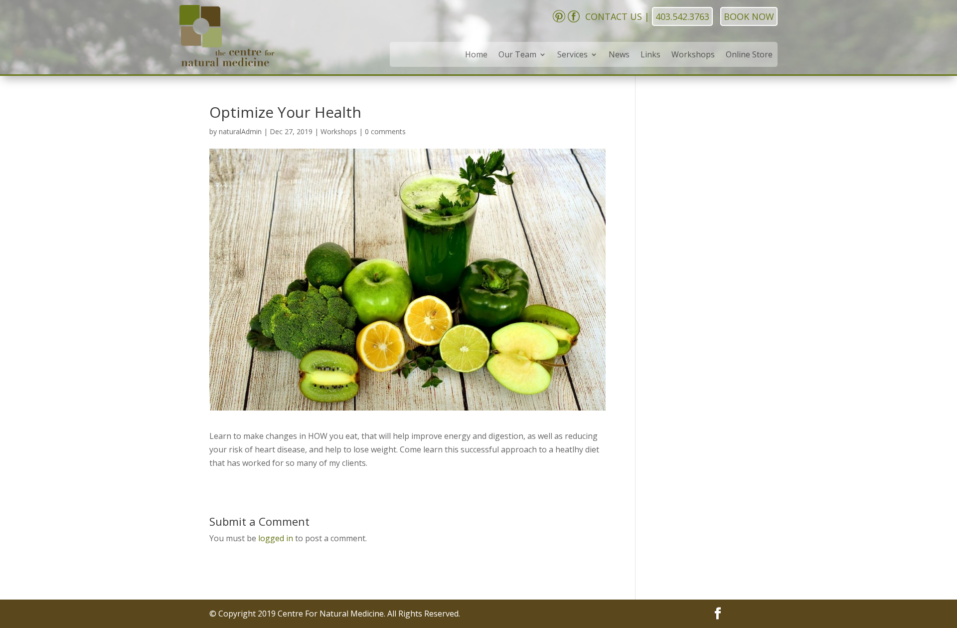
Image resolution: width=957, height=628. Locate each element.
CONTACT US (613, 16)
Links (650, 55)
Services (572, 55)
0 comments (385, 131)
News (619, 55)
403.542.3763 (682, 16)
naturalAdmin (240, 131)
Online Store (749, 55)
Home (476, 55)
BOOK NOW (749, 16)
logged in (275, 538)
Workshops (693, 55)
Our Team (517, 55)
